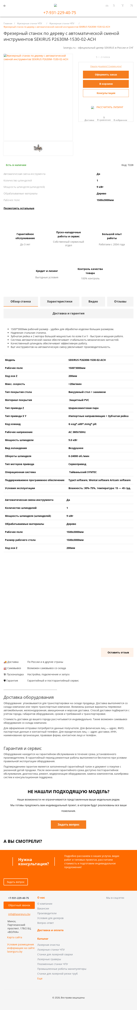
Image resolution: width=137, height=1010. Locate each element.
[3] (86, 57)
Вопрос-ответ (45, 923)
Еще (39, 978)
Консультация (106, 93)
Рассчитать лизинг (109, 107)
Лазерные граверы (49, 959)
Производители (47, 913)
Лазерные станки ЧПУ (51, 949)
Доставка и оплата (50, 930)
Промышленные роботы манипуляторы (61, 968)
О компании (44, 903)
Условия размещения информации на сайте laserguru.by (21, 948)
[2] (83, 57)
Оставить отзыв (118, 652)
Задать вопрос (16, 882)
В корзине (106, 83)
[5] (92, 57)
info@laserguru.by (19, 914)
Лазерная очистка (48, 944)
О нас (41, 897)
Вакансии (43, 908)
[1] (79, 57)
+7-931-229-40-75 (60, 12)
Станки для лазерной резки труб (57, 973)
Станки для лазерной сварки (55, 954)
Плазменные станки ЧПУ (52, 964)
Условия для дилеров (50, 918)
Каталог (42, 938)
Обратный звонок (19, 905)
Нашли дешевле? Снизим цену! (106, 66)
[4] (89, 57)
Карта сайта (14, 937)
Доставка (89, 120)
